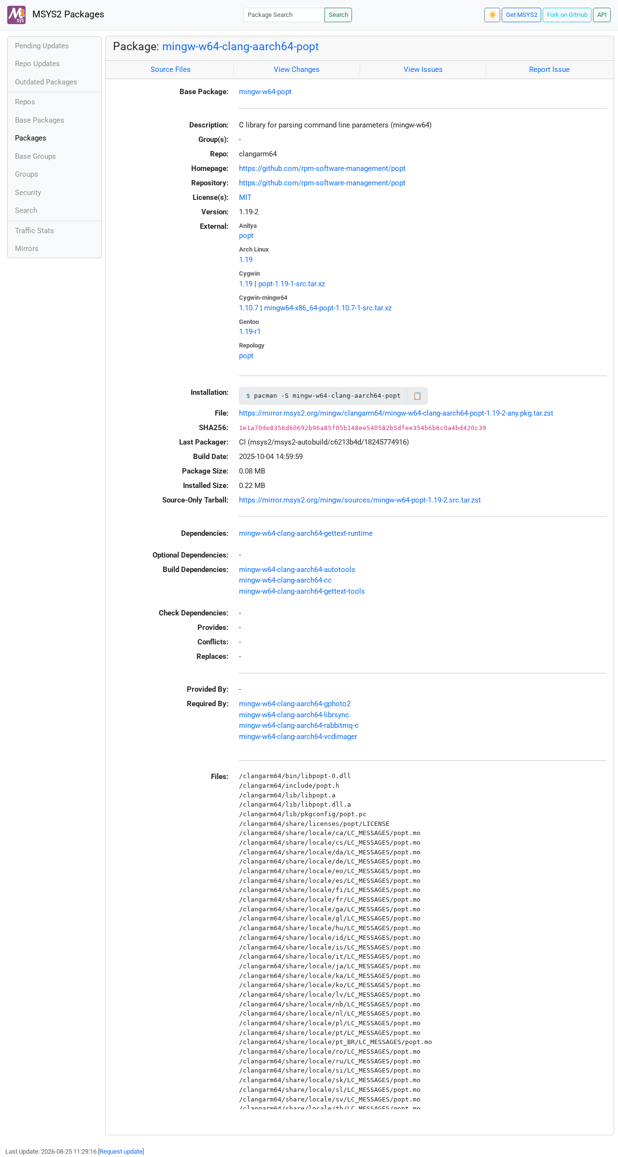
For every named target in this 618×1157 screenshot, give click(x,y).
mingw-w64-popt (265, 91)
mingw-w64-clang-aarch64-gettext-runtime (306, 533)
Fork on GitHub (567, 14)
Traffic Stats (34, 230)
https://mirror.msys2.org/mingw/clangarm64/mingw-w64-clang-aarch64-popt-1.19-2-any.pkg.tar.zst (396, 413)
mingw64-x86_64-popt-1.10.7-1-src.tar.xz (328, 308)
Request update (120, 1151)
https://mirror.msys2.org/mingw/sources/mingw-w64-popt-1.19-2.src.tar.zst (360, 500)
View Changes (297, 69)
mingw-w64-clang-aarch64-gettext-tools (302, 591)
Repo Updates (37, 63)
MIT (245, 197)
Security (28, 192)
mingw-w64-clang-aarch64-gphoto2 (295, 703)
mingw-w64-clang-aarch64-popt (240, 46)
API (602, 14)
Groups (26, 174)
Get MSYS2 (521, 14)
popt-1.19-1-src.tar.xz (291, 283)
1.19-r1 (250, 331)
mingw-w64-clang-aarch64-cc (285, 580)
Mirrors (27, 248)
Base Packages (39, 120)
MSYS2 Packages (67, 14)
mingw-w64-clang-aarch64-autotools (297, 569)
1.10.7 (248, 308)
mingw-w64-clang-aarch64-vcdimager (298, 736)
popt (246, 235)
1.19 (246, 259)
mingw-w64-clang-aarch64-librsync (294, 715)
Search (338, 14)
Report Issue (549, 69)
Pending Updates (42, 46)
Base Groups (35, 156)
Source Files (171, 69)
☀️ (492, 14)
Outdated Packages (46, 82)
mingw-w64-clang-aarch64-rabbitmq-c (299, 725)
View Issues (423, 69)
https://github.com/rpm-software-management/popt (322, 168)
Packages (30, 138)
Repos (25, 102)
